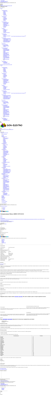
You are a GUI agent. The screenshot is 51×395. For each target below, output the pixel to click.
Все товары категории (3, 368)
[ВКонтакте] (0, 211)
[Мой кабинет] (0, 130)
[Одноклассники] (1, 211)
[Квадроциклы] (6, 42)
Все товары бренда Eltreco (3, 369)
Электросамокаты (5, 144)
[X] (3, 211)
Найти (1, 391)
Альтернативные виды (6, 175)
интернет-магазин (7, 319)
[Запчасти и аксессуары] (6, 47)
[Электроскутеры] (6, 33)
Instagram (4, 208)
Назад (4, 137)
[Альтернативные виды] (6, 100)
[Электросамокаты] (6, 15)
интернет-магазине (18, 296)
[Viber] (4, 211)
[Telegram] (8, 211)
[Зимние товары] (6, 60)
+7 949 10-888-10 (2, 0)
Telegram (4, 209)
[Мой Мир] (2, 211)
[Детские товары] (6, 37)
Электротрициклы (5, 150)
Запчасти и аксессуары (6, 179)
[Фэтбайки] (6, 84)
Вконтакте (4, 207)
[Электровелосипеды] (6, 9)
